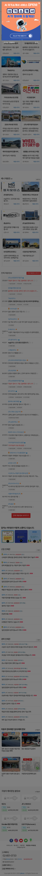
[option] (21, 21)
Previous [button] (3, 22)
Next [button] (39, 22)
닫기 (36, 43)
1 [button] (20, 40)
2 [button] (22, 40)
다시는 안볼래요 (9, 43)
